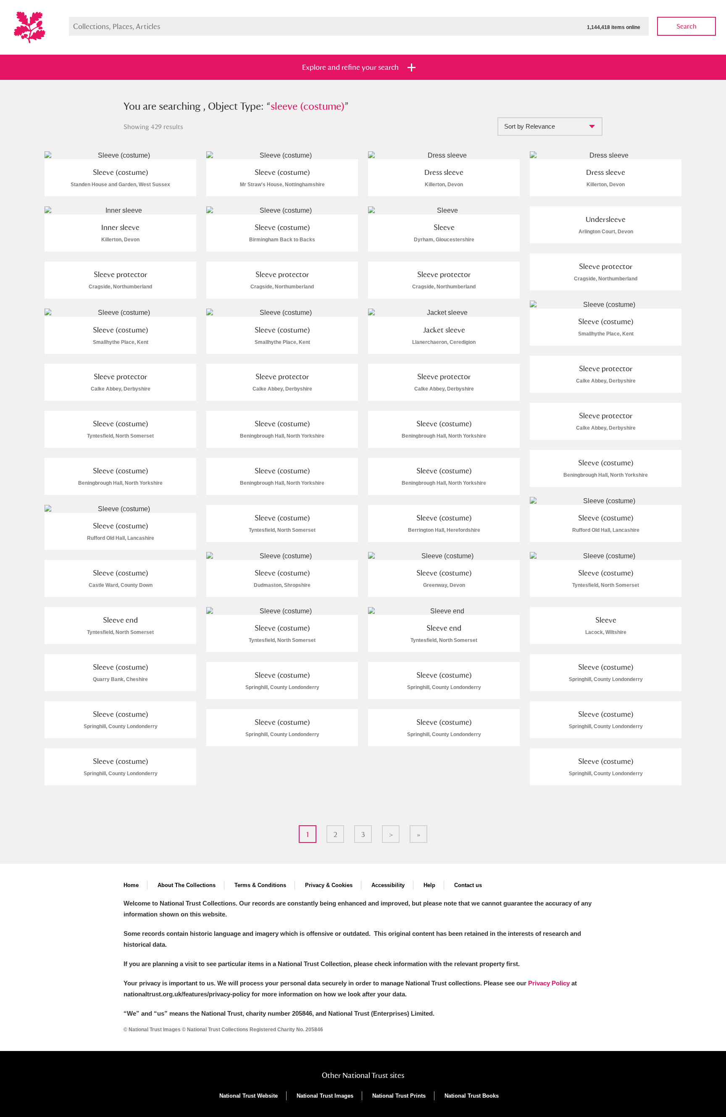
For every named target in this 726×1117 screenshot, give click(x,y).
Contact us (468, 885)
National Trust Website (248, 1096)
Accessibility (388, 885)
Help (429, 885)
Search (686, 26)
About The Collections (187, 885)
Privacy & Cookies (328, 885)
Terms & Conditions (260, 885)
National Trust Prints (399, 1096)
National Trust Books (472, 1096)
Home (131, 885)
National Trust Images (325, 1096)
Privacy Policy (549, 983)
